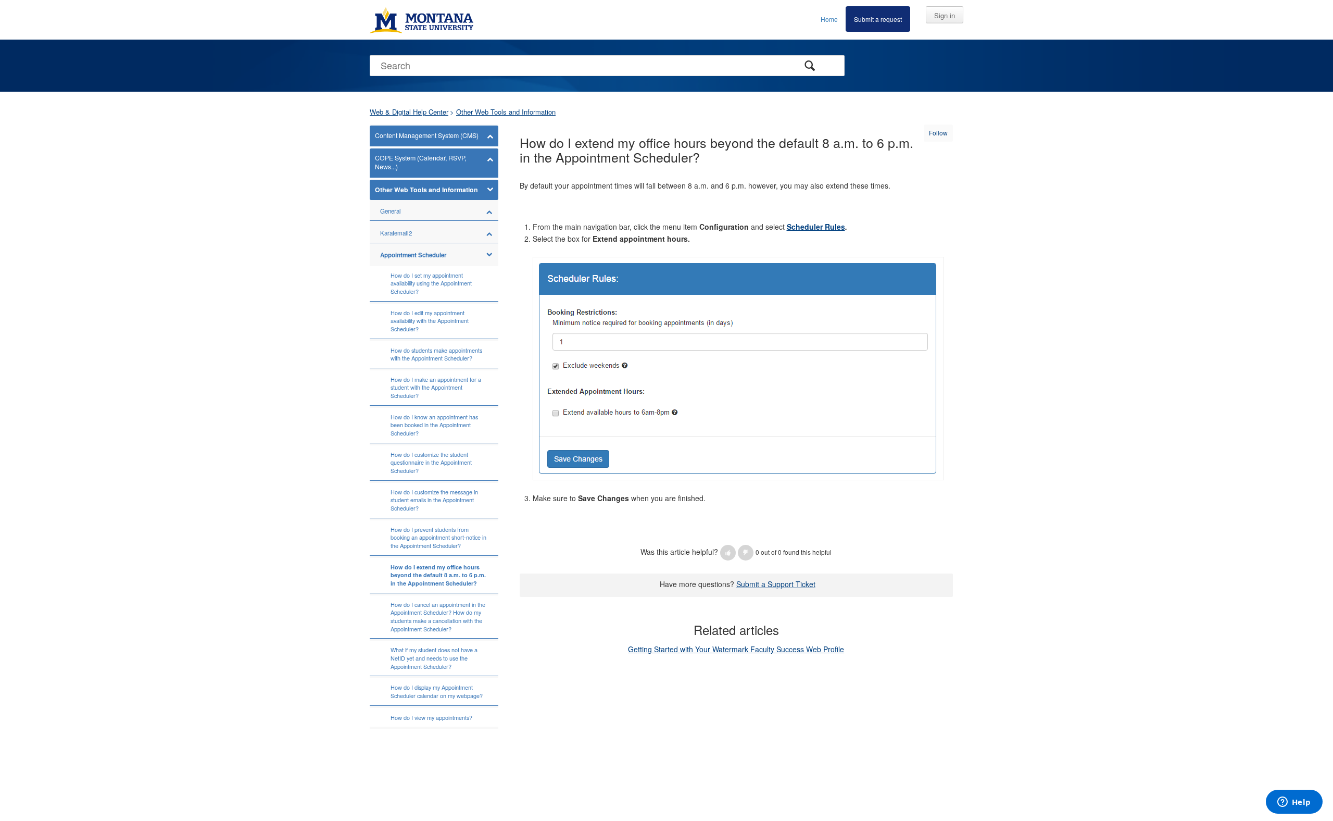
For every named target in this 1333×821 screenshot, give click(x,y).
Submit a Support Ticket (775, 584)
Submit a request (878, 19)
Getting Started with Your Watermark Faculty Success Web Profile (736, 649)
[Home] (421, 19)
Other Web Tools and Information (506, 112)
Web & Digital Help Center (409, 112)
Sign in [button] (944, 15)
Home (829, 19)
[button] (728, 553)
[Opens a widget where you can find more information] (1294, 803)
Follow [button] (938, 132)
